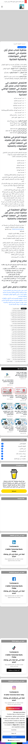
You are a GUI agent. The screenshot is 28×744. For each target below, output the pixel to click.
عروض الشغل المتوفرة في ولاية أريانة (19, 310)
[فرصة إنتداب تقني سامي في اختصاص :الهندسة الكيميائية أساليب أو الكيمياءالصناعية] (21, 422)
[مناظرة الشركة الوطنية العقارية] (7, 390)
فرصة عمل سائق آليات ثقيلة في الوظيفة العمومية (8, 428)
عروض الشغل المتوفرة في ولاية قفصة (19, 352)
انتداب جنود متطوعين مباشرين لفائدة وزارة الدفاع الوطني (8, 412)
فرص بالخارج (23, 448)
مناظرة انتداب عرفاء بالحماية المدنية (18, 304)
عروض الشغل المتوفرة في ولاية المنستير (18, 319)
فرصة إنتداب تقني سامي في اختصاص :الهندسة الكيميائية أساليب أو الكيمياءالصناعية (21, 429)
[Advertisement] (14, 26)
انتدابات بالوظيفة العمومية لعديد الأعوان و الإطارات (14, 298)
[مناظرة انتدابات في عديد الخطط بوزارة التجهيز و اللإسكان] (7, 375)
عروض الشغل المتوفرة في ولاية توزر (19, 331)
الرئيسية (24, 43)
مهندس (8, 359)
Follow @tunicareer (14, 708)
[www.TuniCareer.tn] (21, 6)
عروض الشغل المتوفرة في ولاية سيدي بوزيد (18, 344)
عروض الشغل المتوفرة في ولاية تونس (19, 333)
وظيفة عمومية (9, 361)
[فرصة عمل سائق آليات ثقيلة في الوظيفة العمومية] (7, 422)
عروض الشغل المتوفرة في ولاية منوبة (19, 357)
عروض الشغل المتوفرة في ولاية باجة (19, 323)
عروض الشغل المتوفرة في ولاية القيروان (18, 314)
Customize (13, 729)
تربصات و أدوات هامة (21, 453)
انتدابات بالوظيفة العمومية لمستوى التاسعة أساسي (14, 300)
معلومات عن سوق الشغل (20, 458)
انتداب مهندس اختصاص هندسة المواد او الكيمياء (15, 302)
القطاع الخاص (23, 443)
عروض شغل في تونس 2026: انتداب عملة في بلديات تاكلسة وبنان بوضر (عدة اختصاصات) (21, 374)
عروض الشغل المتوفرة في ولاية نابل (19, 359)
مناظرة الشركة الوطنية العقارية (8, 396)
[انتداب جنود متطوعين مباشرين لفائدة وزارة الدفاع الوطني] (7, 406)
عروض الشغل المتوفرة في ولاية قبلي (19, 350)
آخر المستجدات (22, 451)
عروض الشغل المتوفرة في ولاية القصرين (18, 312)
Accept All (13, 737)
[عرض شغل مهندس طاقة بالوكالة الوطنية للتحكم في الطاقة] (21, 390)
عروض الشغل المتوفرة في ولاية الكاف (19, 317)
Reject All (14, 733)
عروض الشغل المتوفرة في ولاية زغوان (19, 338)
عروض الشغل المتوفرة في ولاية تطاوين (19, 329)
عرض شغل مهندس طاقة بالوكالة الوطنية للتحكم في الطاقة (21, 397)
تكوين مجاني (23, 456)
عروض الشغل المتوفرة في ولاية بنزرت (19, 327)
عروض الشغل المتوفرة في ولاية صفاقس (18, 346)
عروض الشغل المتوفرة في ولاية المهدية (19, 321)
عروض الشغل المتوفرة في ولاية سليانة (19, 340)
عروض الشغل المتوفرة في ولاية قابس (19, 348)
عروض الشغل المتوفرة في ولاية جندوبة (19, 336)
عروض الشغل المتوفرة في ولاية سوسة (19, 342)
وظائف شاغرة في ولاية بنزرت (20, 361)
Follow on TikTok (13, 670)
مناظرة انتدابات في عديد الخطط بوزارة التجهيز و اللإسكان (7, 381)
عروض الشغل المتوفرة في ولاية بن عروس (18, 325)
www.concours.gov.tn (18, 229)
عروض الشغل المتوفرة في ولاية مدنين (19, 354)
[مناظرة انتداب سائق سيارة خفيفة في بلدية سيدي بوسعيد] (21, 406)
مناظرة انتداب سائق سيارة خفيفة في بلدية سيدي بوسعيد (21, 412)
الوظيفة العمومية (17, 43)
